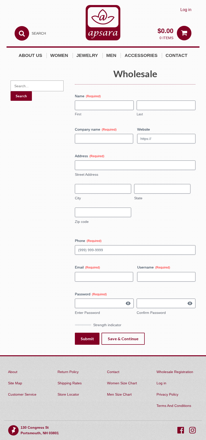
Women (59, 55)
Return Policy (68, 372)
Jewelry (87, 55)
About (12, 372)
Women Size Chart (122, 383)
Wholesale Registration (175, 372)
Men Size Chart (119, 394)
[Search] (22, 33)
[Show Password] (125, 303)
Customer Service (22, 394)
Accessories (141, 55)
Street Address (86, 174)
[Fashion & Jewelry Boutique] (103, 22)
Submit (87, 338)
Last (140, 114)
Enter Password (87, 313)
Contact (176, 55)
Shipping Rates (70, 383)
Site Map (15, 383)
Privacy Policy (167, 394)
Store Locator (68, 394)
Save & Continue (123, 338)
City (78, 198)
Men (111, 55)
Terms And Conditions (174, 406)
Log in (185, 10)
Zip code (82, 222)
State (138, 198)
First (78, 114)
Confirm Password (151, 313)
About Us (30, 55)
